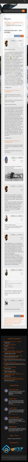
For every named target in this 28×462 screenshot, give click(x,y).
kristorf (20, 320)
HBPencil (13, 300)
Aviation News (13, 399)
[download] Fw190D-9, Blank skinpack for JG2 (14, 363)
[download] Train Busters (10, 348)
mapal (5, 322)
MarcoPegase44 (10, 322)
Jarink (9, 320)
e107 (11, 457)
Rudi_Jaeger (13, 323)
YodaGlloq (13, 40)
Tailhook (18, 323)
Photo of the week (14, 389)
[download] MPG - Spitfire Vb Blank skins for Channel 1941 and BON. (13, 374)
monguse (15, 322)
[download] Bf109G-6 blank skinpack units (13, 355)
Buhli (14, 318)
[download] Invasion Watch (10, 344)
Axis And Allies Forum (17, 22)
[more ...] (6, 361)
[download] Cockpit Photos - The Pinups (13, 341)
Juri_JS (16, 320)
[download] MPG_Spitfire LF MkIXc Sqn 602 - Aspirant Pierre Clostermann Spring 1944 (14, 352)
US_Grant (10, 325)
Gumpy (15, 319)
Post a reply (17, 36)
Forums (9, 22)
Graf (12, 319)
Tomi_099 (6, 325)
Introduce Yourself (10, 24)
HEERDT (6, 320)
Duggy (13, 157)
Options (20, 40)
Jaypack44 (13, 320)
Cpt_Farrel (6, 319)
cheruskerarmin (19, 318)
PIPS (5, 323)
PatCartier (13, 215)
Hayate (18, 319)
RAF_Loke (8, 323)
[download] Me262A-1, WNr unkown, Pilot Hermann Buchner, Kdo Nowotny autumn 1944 (14, 379)
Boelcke (11, 318)
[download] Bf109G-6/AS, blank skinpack (13, 358)
